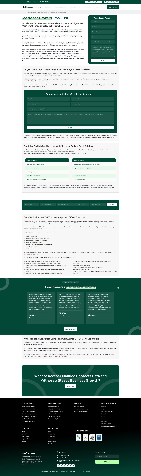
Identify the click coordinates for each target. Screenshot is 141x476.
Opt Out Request (74, 471)
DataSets (48, 7)
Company (38, 7)
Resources (99, 7)
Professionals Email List (43, 12)
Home (25, 12)
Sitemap (88, 471)
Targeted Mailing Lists (111, 2)
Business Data (74, 7)
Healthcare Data (86, 7)
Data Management (60, 7)
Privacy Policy (65, 471)
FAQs (82, 471)
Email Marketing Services (93, 2)
